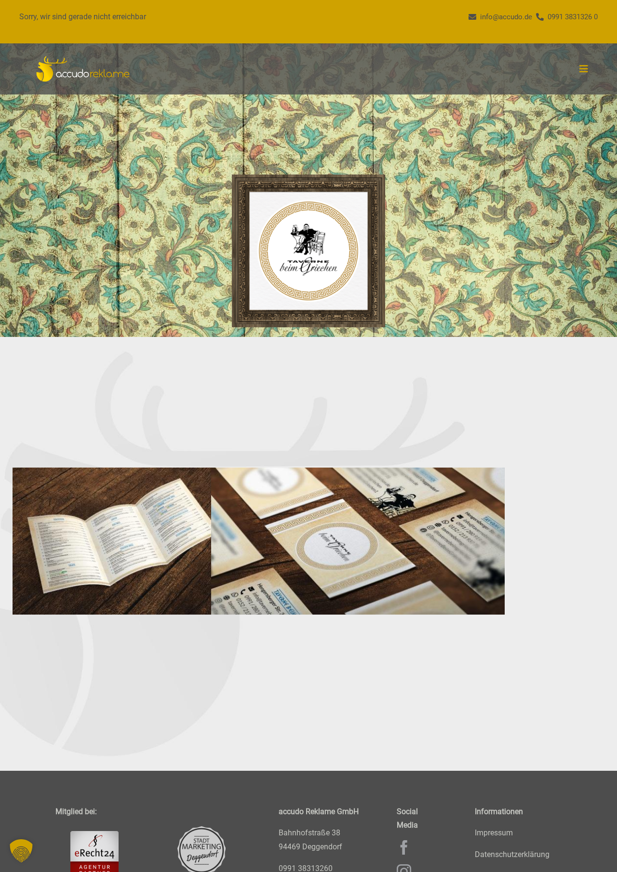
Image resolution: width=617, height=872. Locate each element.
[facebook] (404, 848)
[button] (21, 851)
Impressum (494, 833)
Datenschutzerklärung (512, 854)
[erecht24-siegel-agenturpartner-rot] (94, 835)
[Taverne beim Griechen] (159, 541)
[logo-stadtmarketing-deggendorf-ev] (201, 830)
